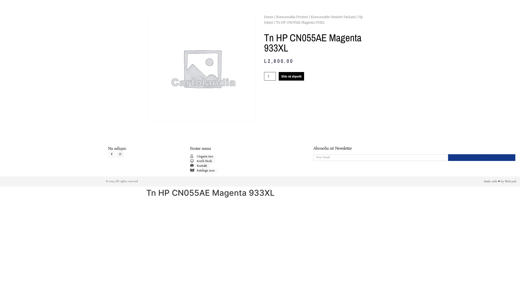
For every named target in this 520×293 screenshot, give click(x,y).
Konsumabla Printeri (292, 17)
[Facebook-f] (111, 154)
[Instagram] (120, 154)
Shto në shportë (291, 76)
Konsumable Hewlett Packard (333, 17)
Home (268, 17)
